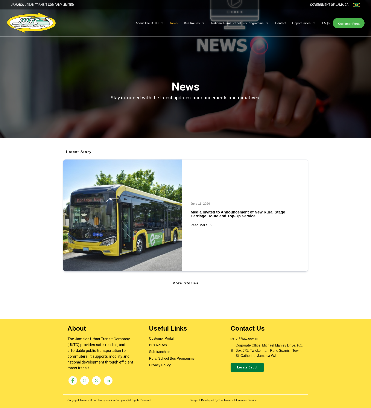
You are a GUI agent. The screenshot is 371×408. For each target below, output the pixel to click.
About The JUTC (147, 23)
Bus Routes (192, 23)
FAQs (326, 23)
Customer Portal (349, 23)
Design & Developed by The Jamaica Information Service (223, 400)
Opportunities (301, 23)
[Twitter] (96, 380)
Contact (280, 23)
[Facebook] (72, 380)
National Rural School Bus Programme (237, 23)
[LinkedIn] (108, 380)
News (174, 23)
